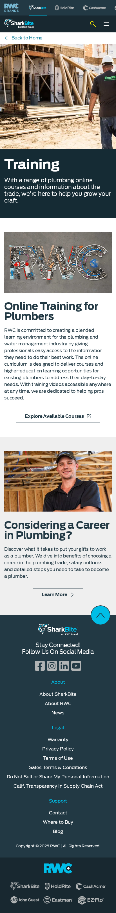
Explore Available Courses (54, 416)
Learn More (54, 594)
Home (27, 38)
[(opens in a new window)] (65, 7)
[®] (38, 7)
